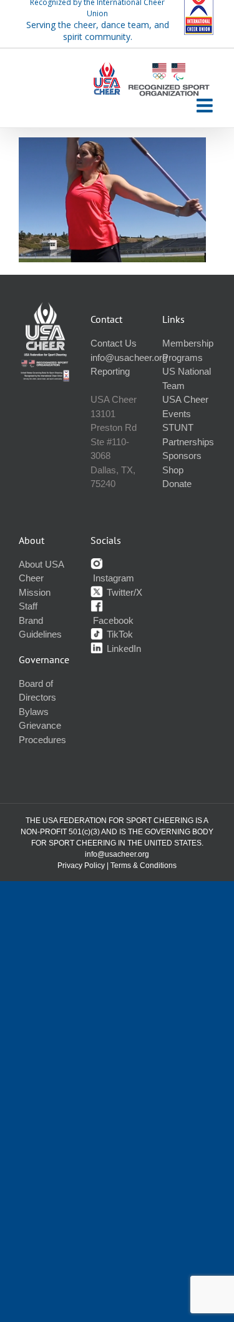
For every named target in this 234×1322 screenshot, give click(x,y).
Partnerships (188, 442)
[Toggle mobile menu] (206, 105)
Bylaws (34, 711)
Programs (182, 357)
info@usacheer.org (128, 357)
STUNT (177, 427)
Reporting (110, 371)
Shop (172, 470)
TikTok (118, 634)
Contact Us (113, 343)
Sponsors (182, 455)
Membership (187, 343)
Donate (177, 483)
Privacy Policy (81, 865)
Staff (28, 606)
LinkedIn (122, 648)
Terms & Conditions (143, 865)
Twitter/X (123, 592)
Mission (35, 592)
